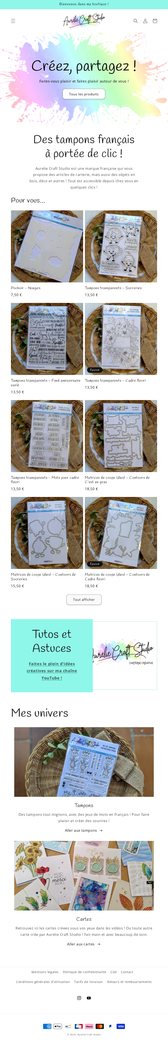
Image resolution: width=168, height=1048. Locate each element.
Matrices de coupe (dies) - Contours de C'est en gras (117, 480)
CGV (113, 972)
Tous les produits (84, 94)
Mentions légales (45, 972)
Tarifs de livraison (88, 982)
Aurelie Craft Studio (89, 1034)
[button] (13, 21)
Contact (127, 972)
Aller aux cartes (81, 944)
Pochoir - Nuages (25, 288)
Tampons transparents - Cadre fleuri (115, 381)
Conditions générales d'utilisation (43, 982)
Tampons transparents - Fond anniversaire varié (46, 383)
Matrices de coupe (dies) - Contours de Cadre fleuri (117, 577)
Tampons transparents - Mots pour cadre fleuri (45, 480)
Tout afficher (84, 599)
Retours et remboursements (129, 982)
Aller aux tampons (81, 830)
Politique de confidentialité (84, 972)
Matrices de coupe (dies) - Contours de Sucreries (43, 577)
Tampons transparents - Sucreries (113, 288)
